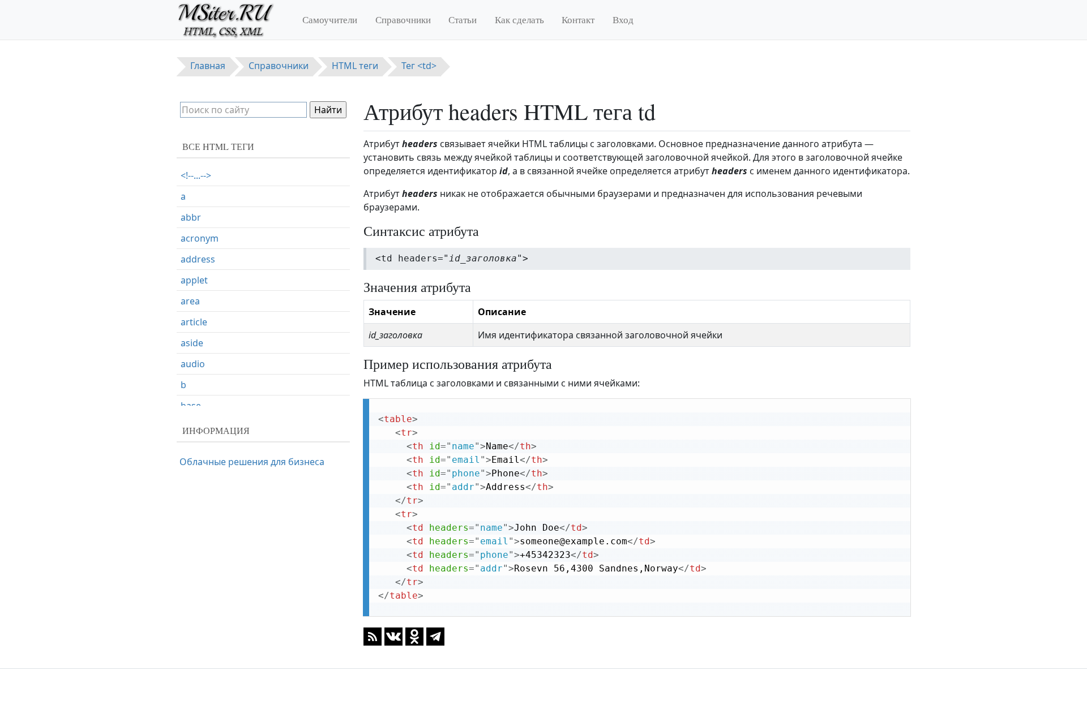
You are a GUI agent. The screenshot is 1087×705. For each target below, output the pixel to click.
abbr (191, 217)
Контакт (578, 19)
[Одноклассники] (414, 636)
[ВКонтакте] (393, 636)
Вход (623, 19)
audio (193, 364)
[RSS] (372, 636)
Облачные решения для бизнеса (251, 461)
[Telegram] (435, 636)
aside (192, 343)
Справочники (403, 19)
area (190, 301)
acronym (200, 238)
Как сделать (519, 19)
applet (194, 280)
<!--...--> (196, 175)
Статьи (462, 19)
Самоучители (329, 19)
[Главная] (231, 20)
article (194, 322)
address (198, 259)
